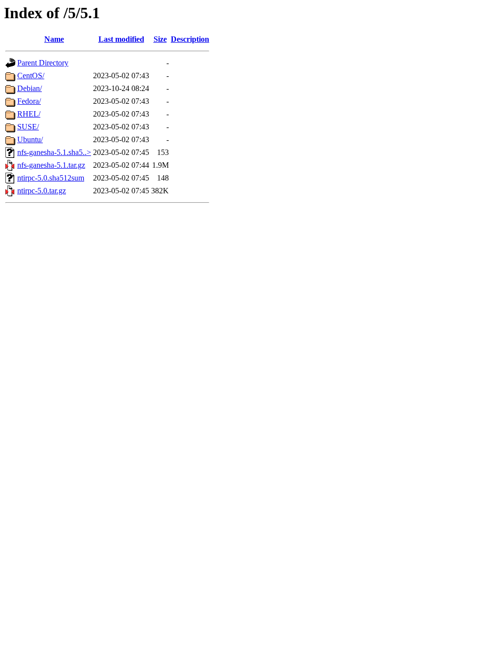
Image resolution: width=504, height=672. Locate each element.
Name (54, 39)
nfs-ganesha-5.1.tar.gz (51, 165)
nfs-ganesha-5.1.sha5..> (54, 152)
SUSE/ (28, 126)
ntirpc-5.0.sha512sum (50, 178)
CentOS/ (30, 75)
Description (190, 39)
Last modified (121, 39)
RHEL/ (28, 114)
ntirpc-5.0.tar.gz (41, 190)
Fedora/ (29, 101)
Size (160, 39)
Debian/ (29, 88)
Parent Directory (42, 63)
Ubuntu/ (30, 139)
